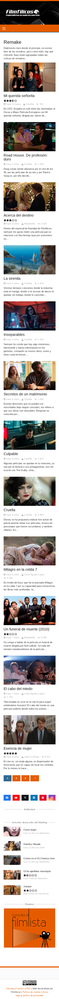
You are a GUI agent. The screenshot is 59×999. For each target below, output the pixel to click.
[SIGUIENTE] (34, 778)
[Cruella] (30, 491)
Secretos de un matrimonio (25, 394)
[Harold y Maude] (12, 846)
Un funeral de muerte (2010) (26, 629)
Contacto (20, 988)
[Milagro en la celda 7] (30, 551)
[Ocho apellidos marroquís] (12, 875)
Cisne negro (29, 829)
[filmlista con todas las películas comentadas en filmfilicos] (29, 946)
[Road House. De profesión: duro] (30, 136)
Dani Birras (44, 894)
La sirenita (12, 279)
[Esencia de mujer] (30, 729)
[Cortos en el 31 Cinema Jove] (12, 860)
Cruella (9, 510)
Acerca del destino (19, 215)
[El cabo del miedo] (30, 670)
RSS (28, 988)
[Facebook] (7, 798)
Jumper (27, 886)
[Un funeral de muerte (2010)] (30, 610)
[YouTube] (16, 798)
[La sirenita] (30, 259)
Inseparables (14, 335)
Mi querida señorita (19, 96)
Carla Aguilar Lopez (34, 574)
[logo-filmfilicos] (23, 13)
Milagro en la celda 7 (20, 570)
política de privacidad (33, 995)
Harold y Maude (31, 844)
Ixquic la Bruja (31, 757)
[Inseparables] (30, 315)
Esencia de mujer (18, 748)
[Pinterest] (43, 798)
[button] (3, 28)
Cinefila (30, 104)
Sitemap (10, 988)
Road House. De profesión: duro (26, 157)
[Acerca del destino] (30, 196)
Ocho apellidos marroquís (37, 871)
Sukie (42, 848)
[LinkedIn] (34, 798)
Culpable (11, 454)
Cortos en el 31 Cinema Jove (39, 858)
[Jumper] (12, 890)
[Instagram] (52, 798)
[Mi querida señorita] (30, 77)
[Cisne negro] (12, 831)
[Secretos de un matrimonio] (30, 375)
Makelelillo (29, 224)
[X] (25, 798)
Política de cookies (31, 992)
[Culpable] (30, 435)
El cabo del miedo (18, 689)
